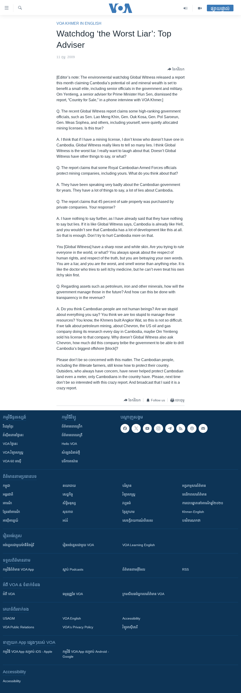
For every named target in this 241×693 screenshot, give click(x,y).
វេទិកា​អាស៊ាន (70, 461)
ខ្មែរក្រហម (128, 512)
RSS (185, 569)
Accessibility (131, 618)
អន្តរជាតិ (8, 494)
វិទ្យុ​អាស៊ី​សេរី (129, 627)
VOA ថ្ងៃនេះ (10, 444)
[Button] (176, 69)
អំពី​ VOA (9, 594)
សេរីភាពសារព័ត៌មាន (194, 494)
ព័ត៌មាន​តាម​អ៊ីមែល (133, 569)
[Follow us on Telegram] (169, 428)
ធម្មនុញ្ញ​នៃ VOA (73, 594)
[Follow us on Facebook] (124, 428)
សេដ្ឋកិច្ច (68, 494)
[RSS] (180, 428)
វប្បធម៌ (126, 503)
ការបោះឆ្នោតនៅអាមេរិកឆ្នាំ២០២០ (202, 503)
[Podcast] (191, 428)
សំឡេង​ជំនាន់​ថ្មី (71, 452)
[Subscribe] (203, 428)
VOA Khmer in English (78, 23)
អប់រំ (65, 520)
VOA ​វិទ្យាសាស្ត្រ (13, 452)
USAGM (9, 618)
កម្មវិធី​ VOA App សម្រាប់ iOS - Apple (27, 651)
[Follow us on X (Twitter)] (136, 428)
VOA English (72, 618)
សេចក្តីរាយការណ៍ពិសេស (137, 520)
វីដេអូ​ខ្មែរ (8, 426)
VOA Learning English (138, 545)
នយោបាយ (69, 486)
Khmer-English (193, 512)
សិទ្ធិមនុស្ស (69, 503)
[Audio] (185, 8)
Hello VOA (69, 444)
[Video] (200, 8)
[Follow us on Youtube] (147, 428)
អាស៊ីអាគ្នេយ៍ (10, 520)
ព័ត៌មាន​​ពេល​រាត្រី (72, 435)
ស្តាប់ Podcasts (73, 569)
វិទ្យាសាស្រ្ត (128, 494)
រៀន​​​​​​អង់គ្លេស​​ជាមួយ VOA (78, 545)
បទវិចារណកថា (191, 520)
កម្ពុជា (6, 486)
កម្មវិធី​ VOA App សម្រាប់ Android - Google (86, 654)
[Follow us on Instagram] (158, 428)
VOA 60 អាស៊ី (12, 461)
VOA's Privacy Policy (78, 627)
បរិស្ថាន (127, 486)
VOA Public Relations (18, 627)
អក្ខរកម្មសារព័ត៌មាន (194, 486)
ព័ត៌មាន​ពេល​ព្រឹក (72, 426)
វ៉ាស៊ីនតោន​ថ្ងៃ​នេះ (13, 435)
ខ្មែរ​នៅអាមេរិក (11, 512)
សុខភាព (68, 512)
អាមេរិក (7, 503)
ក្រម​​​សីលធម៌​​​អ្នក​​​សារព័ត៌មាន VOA (143, 594)
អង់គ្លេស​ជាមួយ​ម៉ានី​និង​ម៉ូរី (18, 545)
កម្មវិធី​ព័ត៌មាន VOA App (18, 569)
